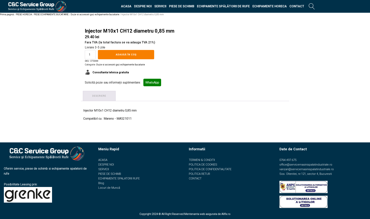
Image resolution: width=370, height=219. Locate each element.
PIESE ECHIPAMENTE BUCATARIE (51, 14)
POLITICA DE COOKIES (203, 164)
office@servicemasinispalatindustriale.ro (305, 164)
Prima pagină (7, 14)
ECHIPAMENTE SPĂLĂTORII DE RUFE (223, 6)
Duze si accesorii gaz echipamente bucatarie (95, 14)
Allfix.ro (225, 214)
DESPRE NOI (143, 6)
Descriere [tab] (99, 96)
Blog (101, 183)
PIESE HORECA (24, 14)
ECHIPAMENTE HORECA (269, 6)
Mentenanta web (194, 214)
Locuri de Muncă (109, 187)
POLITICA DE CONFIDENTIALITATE (210, 169)
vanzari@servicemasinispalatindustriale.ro (306, 169)
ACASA (126, 6)
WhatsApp (152, 82)
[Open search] (312, 6)
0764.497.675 (287, 160)
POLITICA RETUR (199, 174)
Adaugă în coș (126, 54)
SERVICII (160, 6)
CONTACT (296, 6)
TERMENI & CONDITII (202, 160)
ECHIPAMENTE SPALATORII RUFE (119, 178)
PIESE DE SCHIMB (181, 6)
